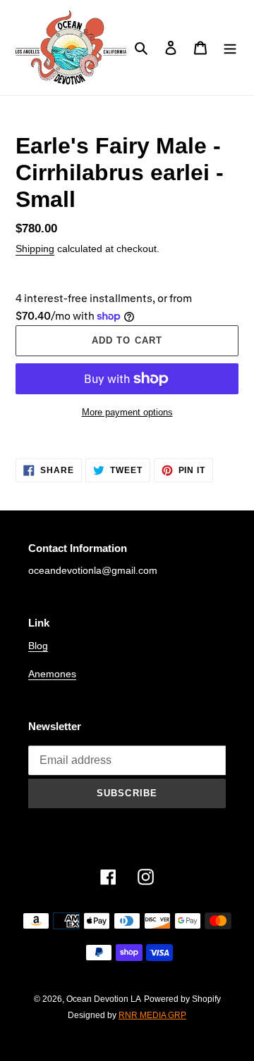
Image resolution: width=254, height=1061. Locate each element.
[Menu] (230, 47)
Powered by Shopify (182, 999)
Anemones (52, 673)
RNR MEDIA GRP (152, 1015)
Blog (38, 645)
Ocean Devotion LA (103, 999)
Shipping (35, 248)
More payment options (127, 412)
